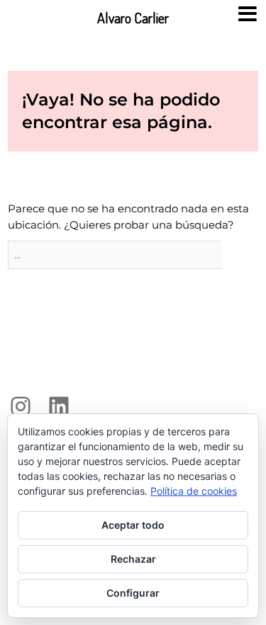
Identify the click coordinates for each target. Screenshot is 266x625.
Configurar (133, 593)
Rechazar (133, 559)
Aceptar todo (133, 525)
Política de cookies (193, 491)
